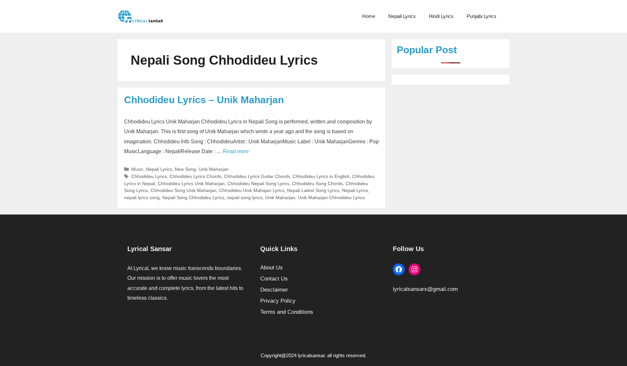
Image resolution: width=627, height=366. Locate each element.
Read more (236, 151)
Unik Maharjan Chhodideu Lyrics (331, 197)
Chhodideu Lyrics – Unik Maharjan (204, 99)
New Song (185, 169)
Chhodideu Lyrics (149, 176)
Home (368, 16)
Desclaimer (274, 290)
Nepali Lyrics (402, 16)
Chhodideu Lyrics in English (321, 176)
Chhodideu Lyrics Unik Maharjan (191, 183)
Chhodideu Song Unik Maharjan (184, 190)
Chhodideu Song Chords (317, 183)
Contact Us (274, 279)
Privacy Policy (278, 301)
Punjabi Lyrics (481, 16)
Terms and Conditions (286, 312)
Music (137, 169)
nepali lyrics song (142, 197)
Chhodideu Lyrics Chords (195, 176)
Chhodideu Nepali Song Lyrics (258, 183)
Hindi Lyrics (441, 16)
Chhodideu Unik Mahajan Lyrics (251, 190)
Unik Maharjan (214, 169)
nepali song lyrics (245, 197)
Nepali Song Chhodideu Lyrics (193, 197)
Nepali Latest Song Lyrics (313, 190)
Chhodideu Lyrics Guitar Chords (257, 176)
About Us (271, 267)
